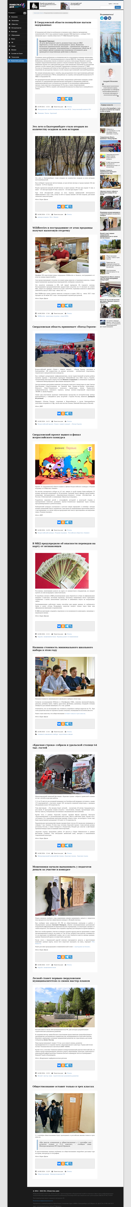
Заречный (53, 113)
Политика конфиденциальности (43, 1201)
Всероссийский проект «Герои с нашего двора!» (54, 424)
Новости (41, 13)
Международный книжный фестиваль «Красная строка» (57, 856)
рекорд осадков (43, 217)
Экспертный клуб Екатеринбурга (76, 3)
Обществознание (43, 1174)
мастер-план (47, 1076)
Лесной (40, 1076)
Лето (51, 217)
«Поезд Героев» (76, 424)
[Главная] (17, 7)
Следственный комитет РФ (81, 109)
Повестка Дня (36, 13)
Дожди (56, 217)
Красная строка (82, 856)
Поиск (118, 7)
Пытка (47, 113)
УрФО (110, 3)
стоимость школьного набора (48, 734)
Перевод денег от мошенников (67, 637)
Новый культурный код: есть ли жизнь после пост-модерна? (48, 4)
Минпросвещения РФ (57, 1174)
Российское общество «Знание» (79, 533)
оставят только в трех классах (75, 713)
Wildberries (41, 316)
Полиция (41, 113)
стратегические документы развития (66, 1076)
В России (116, 3)
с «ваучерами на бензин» (81, 947)
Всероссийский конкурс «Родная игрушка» (52, 533)
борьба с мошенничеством (47, 637)
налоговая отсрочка (53, 316)
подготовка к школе (66, 734)
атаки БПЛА (64, 316)
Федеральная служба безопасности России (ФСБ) (54, 109)
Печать (69, 107)
